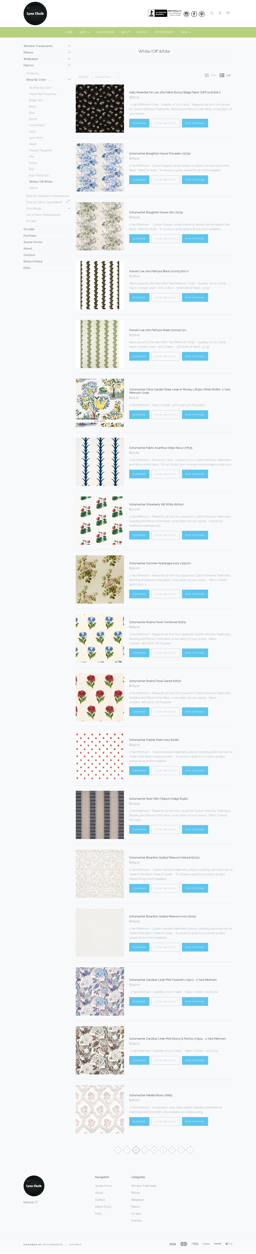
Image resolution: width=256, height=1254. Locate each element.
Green (33, 144)
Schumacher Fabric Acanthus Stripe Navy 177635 (160, 447)
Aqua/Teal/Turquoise (42, 94)
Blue (32, 112)
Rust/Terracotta (39, 175)
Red (31, 169)
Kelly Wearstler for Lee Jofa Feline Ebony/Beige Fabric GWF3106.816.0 (175, 92)
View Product (165, 123)
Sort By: (83, 77)
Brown (33, 119)
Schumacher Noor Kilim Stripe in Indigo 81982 (158, 798)
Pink (31, 156)
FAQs (184, 32)
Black (32, 106)
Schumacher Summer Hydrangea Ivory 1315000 (160, 563)
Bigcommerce (53, 1244)
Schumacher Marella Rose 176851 (151, 1095)
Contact (142, 32)
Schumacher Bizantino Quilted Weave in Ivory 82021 (162, 916)
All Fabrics (32, 73)
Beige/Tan (35, 100)
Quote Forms (105, 32)
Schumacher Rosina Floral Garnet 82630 (155, 681)
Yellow (33, 188)
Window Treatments (38, 46)
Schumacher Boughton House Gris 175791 (156, 212)
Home (68, 32)
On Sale (31, 221)
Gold (32, 131)
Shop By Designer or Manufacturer (47, 196)
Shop (83, 32)
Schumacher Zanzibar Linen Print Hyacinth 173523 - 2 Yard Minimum (173, 979)
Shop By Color (36, 79)
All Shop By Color (40, 87)
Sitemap (76, 1244)
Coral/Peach (37, 125)
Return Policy (164, 32)
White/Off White (41, 181)
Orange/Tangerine (40, 150)
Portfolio (30, 235)
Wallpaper (31, 59)
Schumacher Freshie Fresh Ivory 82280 (154, 739)
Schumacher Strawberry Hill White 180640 (156, 504)
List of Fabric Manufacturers (43, 214)
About (125, 32)
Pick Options (195, 123)
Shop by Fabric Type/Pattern (44, 202)
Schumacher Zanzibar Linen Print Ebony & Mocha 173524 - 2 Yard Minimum (177, 1038)
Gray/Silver (36, 137)
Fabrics (29, 65)
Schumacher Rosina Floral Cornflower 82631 (157, 622)
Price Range (33, 208)
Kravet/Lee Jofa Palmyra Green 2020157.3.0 (157, 330)
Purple (33, 163)
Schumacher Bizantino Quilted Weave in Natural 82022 (164, 857)
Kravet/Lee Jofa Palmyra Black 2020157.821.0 (159, 271)
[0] (228, 12)
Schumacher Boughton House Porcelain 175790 (160, 153)
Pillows (28, 52)
